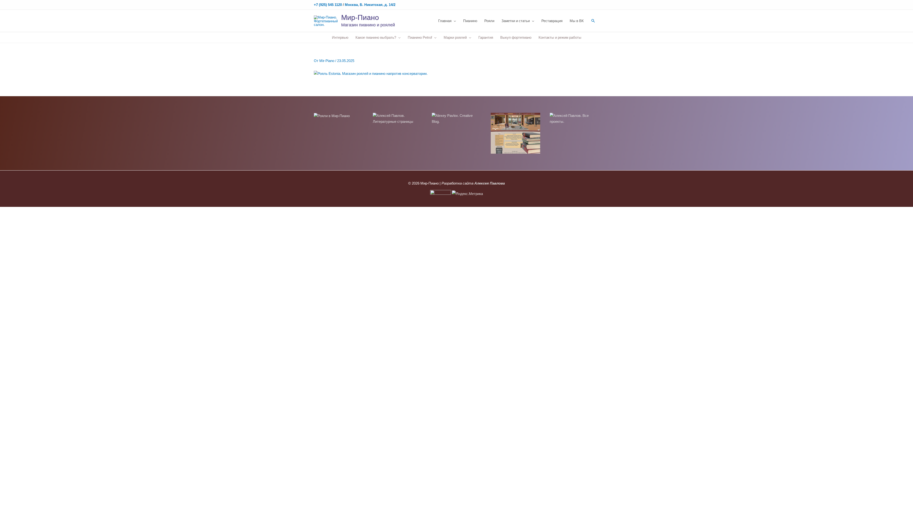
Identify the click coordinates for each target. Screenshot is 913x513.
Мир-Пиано (360, 17)
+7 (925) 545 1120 (328, 5)
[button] (593, 21)
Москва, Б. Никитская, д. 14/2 (370, 5)
